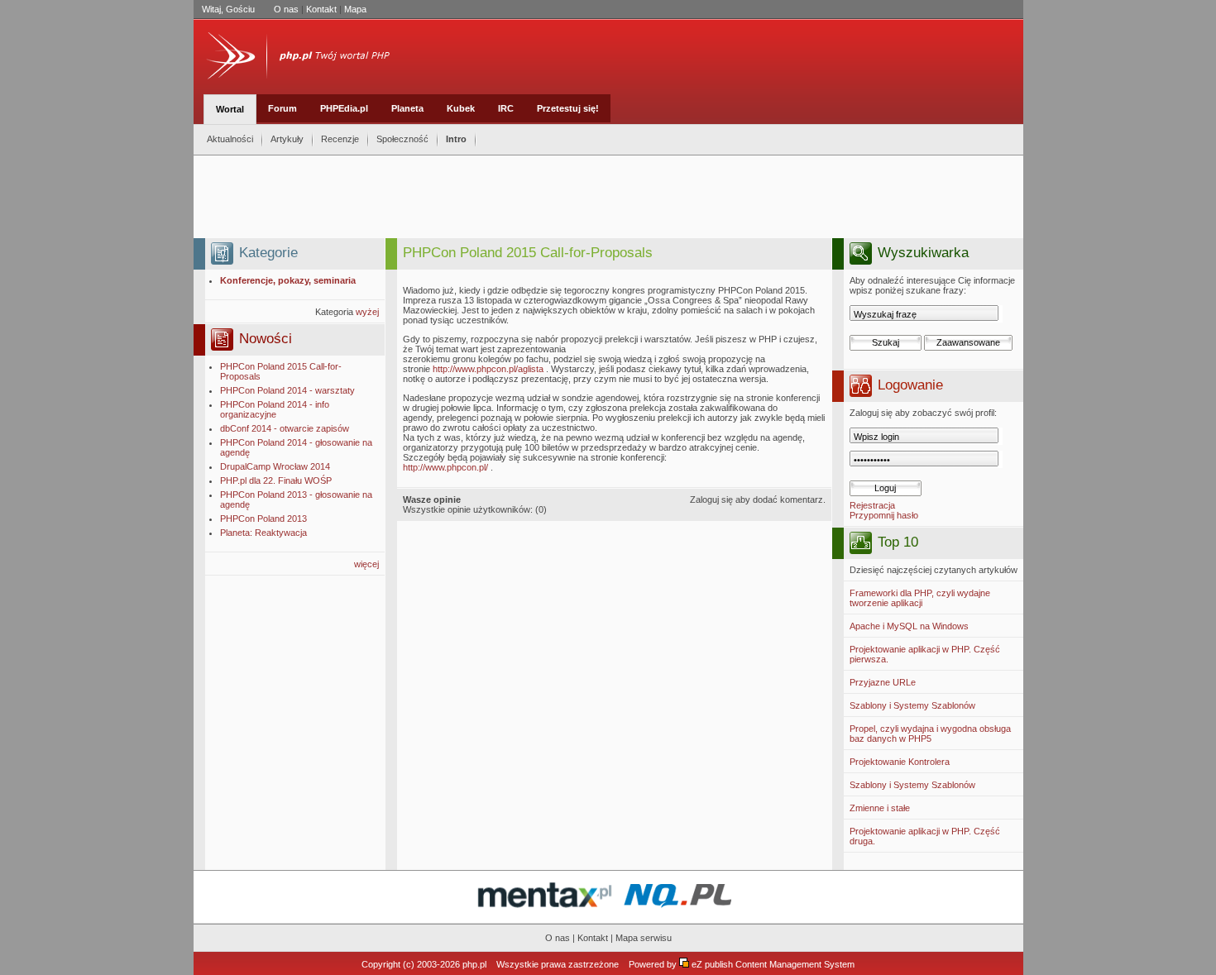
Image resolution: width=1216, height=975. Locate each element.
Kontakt (321, 9)
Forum (282, 108)
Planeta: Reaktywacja (263, 533)
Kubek (461, 108)
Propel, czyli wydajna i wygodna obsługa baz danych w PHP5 (930, 733)
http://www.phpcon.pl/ (445, 467)
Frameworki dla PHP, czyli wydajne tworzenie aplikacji (920, 598)
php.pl (474, 964)
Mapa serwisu (643, 938)
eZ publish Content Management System (773, 964)
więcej (366, 564)
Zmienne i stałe (880, 808)
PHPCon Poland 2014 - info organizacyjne (274, 409)
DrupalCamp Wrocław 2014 (275, 466)
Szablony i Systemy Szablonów (912, 705)
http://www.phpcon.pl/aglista (488, 369)
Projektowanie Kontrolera (900, 762)
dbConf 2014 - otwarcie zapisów (284, 428)
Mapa (355, 9)
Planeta (407, 108)
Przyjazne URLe (883, 682)
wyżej (367, 312)
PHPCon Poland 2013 (263, 518)
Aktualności (230, 139)
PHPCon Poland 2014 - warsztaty (287, 390)
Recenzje (340, 139)
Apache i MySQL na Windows (909, 626)
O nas (286, 9)
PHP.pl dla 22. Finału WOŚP (276, 480)
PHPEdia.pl (344, 108)
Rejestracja (872, 505)
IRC (506, 108)
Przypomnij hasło (884, 515)
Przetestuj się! (568, 108)
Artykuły (287, 139)
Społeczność (402, 139)
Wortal (230, 109)
